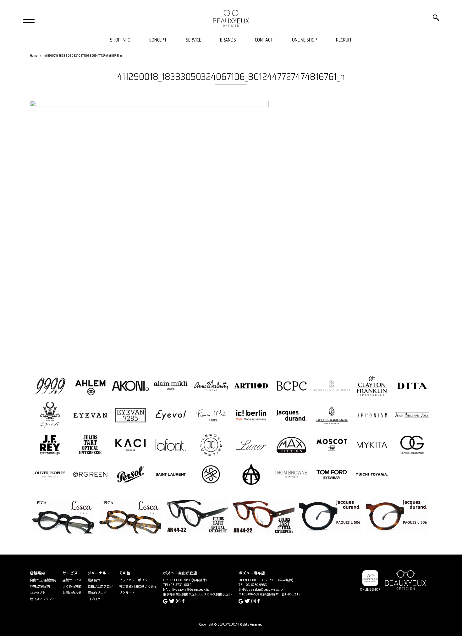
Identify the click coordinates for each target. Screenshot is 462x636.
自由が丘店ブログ (100, 586)
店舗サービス (72, 579)
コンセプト (38, 592)
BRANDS (228, 40)
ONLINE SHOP (304, 40)
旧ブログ (94, 598)
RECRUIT (344, 40)
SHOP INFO (120, 40)
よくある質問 (72, 586)
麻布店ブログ (97, 592)
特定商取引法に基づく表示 (138, 586)
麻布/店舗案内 (40, 586)
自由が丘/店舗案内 (43, 579)
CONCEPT (158, 40)
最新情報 (94, 579)
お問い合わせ (72, 592)
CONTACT (264, 40)
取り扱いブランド (42, 598)
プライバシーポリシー (135, 579)
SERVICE (193, 40)
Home (33, 55)
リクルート (127, 592)
